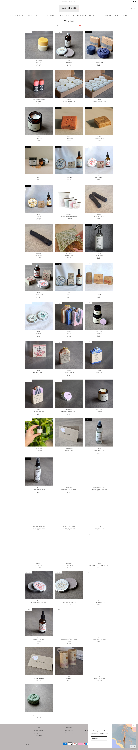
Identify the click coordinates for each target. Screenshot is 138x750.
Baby (61, 15)
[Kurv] (135, 8)
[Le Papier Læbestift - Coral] (69, 510)
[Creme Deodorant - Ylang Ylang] (39, 585)
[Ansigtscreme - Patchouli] (99, 585)
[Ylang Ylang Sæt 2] (39, 277)
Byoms (99, 253)
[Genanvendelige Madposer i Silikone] (69, 199)
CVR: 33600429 (39, 735)
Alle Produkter (20, 15)
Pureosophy (99, 214)
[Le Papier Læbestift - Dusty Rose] (99, 471)
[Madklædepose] (69, 238)
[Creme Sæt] (99, 316)
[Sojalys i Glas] (39, 121)
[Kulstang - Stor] (39, 238)
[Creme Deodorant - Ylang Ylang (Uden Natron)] (99, 548)
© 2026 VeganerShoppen (30, 744)
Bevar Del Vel (69, 253)
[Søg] (128, 8)
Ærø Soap (69, 136)
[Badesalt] (39, 160)
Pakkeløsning (82, 15)
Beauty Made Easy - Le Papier (39, 99)
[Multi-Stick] (39, 84)
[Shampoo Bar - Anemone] (39, 698)
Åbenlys (69, 99)
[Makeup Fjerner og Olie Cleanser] (69, 622)
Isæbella (69, 331)
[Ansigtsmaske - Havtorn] (99, 510)
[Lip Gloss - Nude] (69, 548)
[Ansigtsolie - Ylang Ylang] (39, 622)
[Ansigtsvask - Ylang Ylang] (39, 355)
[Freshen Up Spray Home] (99, 432)
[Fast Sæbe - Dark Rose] (39, 394)
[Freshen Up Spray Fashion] (39, 471)
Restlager (124, 15)
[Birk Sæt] (99, 277)
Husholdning (70, 15)
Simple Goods (69, 487)
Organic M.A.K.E (38, 563)
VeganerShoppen (69, 214)
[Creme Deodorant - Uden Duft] (69, 585)
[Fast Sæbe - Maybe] (99, 355)
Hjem (11, 15)
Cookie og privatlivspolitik (39, 733)
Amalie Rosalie (39, 60)
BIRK (99, 60)
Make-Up (30, 15)
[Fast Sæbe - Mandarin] (69, 355)
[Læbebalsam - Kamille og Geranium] (69, 394)
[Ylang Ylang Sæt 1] (99, 160)
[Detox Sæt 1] (69, 277)
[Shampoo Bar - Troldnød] (99, 661)
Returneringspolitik (38, 730)
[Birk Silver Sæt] (99, 45)
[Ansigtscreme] (39, 432)
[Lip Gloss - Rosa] (39, 548)
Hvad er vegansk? (69, 730)
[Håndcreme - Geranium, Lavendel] (69, 471)
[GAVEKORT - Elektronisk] (39, 661)
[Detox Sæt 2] (69, 160)
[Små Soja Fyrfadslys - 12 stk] (99, 84)
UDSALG (116, 15)
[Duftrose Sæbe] (69, 121)
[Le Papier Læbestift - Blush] (39, 510)
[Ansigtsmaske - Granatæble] (99, 622)
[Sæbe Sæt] (69, 316)
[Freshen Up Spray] (99, 238)
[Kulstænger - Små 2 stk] (99, 199)
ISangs (69, 60)
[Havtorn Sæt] (39, 45)
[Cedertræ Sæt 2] (39, 199)
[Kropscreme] (99, 394)
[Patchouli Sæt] (39, 316)
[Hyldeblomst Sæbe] (99, 121)
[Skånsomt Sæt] (69, 45)
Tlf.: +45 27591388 (69, 733)
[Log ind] (131, 8)
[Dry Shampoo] (69, 661)
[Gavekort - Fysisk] (69, 432)
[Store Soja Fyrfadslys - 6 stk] (69, 84)
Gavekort (108, 15)
